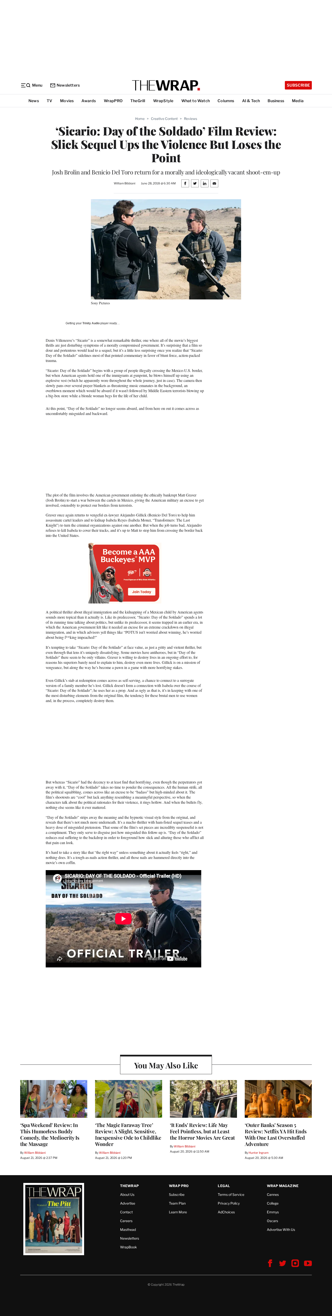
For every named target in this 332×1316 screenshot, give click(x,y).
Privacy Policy (229, 1203)
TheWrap (129, 1186)
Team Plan (177, 1203)
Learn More (178, 1212)
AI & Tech (251, 101)
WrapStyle (163, 101)
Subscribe (298, 85)
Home (140, 119)
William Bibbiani (35, 1152)
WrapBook (128, 1247)
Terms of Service (231, 1194)
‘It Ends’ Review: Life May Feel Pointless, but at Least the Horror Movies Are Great (202, 1131)
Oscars (272, 1221)
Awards (88, 101)
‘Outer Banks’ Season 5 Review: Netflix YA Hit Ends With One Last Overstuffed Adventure (276, 1134)
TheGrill (137, 101)
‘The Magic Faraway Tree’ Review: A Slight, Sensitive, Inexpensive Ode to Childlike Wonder (128, 1134)
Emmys (273, 1212)
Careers (126, 1221)
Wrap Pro (179, 1186)
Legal (224, 1186)
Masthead (128, 1229)
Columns (226, 101)
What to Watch (195, 101)
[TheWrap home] (166, 85)
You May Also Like (166, 1065)
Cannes (273, 1194)
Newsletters (68, 85)
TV (49, 101)
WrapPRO (113, 101)
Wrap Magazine (283, 1186)
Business (276, 101)
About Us (127, 1194)
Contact (126, 1212)
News (33, 101)
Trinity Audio (91, 323)
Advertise (127, 1203)
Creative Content (164, 119)
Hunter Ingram (258, 1152)
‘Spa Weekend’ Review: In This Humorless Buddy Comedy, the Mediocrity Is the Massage (49, 1134)
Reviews (190, 119)
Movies (67, 101)
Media (298, 101)
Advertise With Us (281, 1229)
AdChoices (226, 1212)
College (273, 1203)
